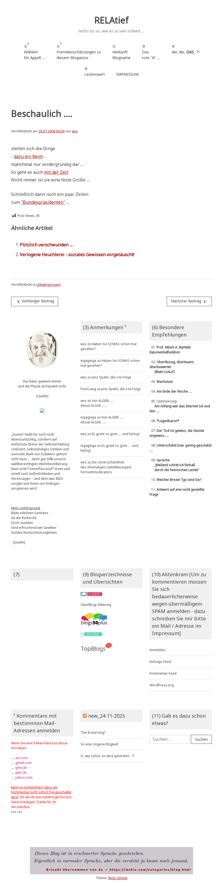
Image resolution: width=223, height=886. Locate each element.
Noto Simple (118, 878)
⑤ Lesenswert (94, 71)
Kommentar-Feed (163, 673)
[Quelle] (42, 396)
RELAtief (111, 20)
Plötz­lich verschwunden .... (46, 245)
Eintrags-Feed (160, 661)
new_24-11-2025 (106, 715)
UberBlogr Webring (95, 604)
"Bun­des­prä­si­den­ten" (43, 202)
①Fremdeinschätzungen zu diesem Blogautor (79, 50)
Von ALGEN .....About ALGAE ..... (97, 403)
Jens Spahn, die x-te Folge (111, 377)
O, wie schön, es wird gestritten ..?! (107, 756)
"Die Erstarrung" (93, 732)
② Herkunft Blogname (121, 52)
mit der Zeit (56, 172)
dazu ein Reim (28, 156)
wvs (75, 131)
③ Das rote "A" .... (151, 52)
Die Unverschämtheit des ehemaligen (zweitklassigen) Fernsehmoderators (105, 467)
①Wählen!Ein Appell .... (34, 50)
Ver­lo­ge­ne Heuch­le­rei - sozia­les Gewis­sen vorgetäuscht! (77, 254)
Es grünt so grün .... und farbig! (116, 434)
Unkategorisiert (48, 284)
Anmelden (157, 650)
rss (13, 811)
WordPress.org (162, 685)
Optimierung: (180, 406)
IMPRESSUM (127, 74)
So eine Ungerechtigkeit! (99, 744)
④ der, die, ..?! (185, 52)
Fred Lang (88, 389)
